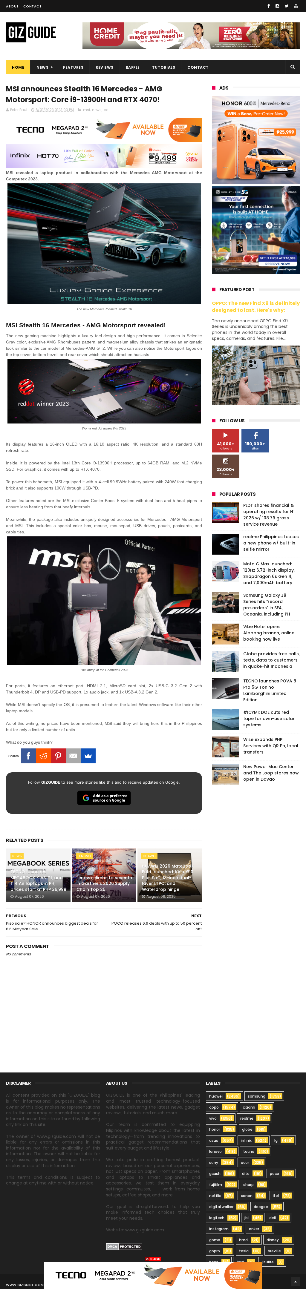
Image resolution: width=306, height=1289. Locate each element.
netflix (215, 1195)
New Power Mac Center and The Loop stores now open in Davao (271, 773)
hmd (243, 1239)
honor (214, 1129)
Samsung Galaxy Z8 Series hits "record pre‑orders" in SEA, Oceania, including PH (266, 604)
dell (272, 1217)
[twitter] (287, 6)
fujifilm (215, 1184)
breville (274, 1250)
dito (246, 1173)
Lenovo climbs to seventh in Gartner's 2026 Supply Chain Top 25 (104, 883)
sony (213, 1162)
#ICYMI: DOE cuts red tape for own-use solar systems (269, 718)
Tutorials (163, 67)
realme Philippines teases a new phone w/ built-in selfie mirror (271, 543)
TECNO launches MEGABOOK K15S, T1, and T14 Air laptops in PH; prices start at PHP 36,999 (38, 880)
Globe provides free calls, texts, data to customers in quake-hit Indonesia (271, 660)
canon (247, 1195)
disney (273, 1239)
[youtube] (296, 6)
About (12, 6)
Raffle (133, 67)
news (97, 109)
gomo (214, 1239)
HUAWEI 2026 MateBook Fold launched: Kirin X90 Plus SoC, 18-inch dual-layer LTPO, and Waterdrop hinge (168, 877)
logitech (216, 1217)
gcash (215, 1173)
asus (213, 1140)
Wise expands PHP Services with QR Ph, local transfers (270, 745)
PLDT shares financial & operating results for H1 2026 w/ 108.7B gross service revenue (269, 514)
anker (254, 1228)
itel (276, 1195)
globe (247, 1129)
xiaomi (249, 1107)
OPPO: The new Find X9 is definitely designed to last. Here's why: (256, 307)
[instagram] (277, 6)
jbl (246, 1217)
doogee (261, 1206)
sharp (248, 1184)
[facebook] (268, 6)
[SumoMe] (88, 755)
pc (106, 109)
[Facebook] (28, 755)
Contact (32, 6)
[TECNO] (153, 1275)
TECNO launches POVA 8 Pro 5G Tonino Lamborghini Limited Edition (269, 690)
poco (274, 1173)
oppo (214, 1107)
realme (246, 1118)
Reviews (105, 67)
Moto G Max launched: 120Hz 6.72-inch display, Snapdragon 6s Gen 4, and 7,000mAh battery (269, 573)
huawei (149, 856)
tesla (244, 1250)
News (42, 67)
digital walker (221, 1206)
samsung (256, 1096)
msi (86, 109)
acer (245, 1162)
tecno (248, 1151)
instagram (219, 1228)
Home (18, 67)
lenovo (84, 856)
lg (276, 1140)
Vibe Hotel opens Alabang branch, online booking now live (268, 633)
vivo (213, 1118)
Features (73, 67)
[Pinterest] (58, 755)
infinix (246, 1140)
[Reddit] (43, 755)
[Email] (73, 755)
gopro (214, 1250)
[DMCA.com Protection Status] (124, 1249)
